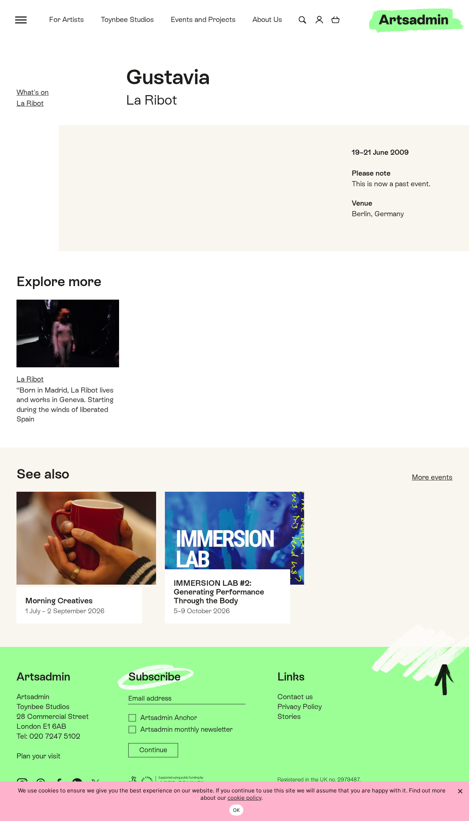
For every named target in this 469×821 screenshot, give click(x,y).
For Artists (66, 19)
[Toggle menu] (21, 19)
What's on (32, 92)
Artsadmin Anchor (168, 717)
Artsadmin (32, 697)
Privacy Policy (299, 706)
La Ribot (30, 103)
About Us (267, 19)
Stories (289, 716)
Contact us (295, 697)
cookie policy (244, 797)
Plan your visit (38, 756)
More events (432, 477)
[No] (460, 791)
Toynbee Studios (127, 19)
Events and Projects (203, 19)
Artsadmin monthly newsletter (186, 729)
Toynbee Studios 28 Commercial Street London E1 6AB (52, 716)
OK (236, 810)
